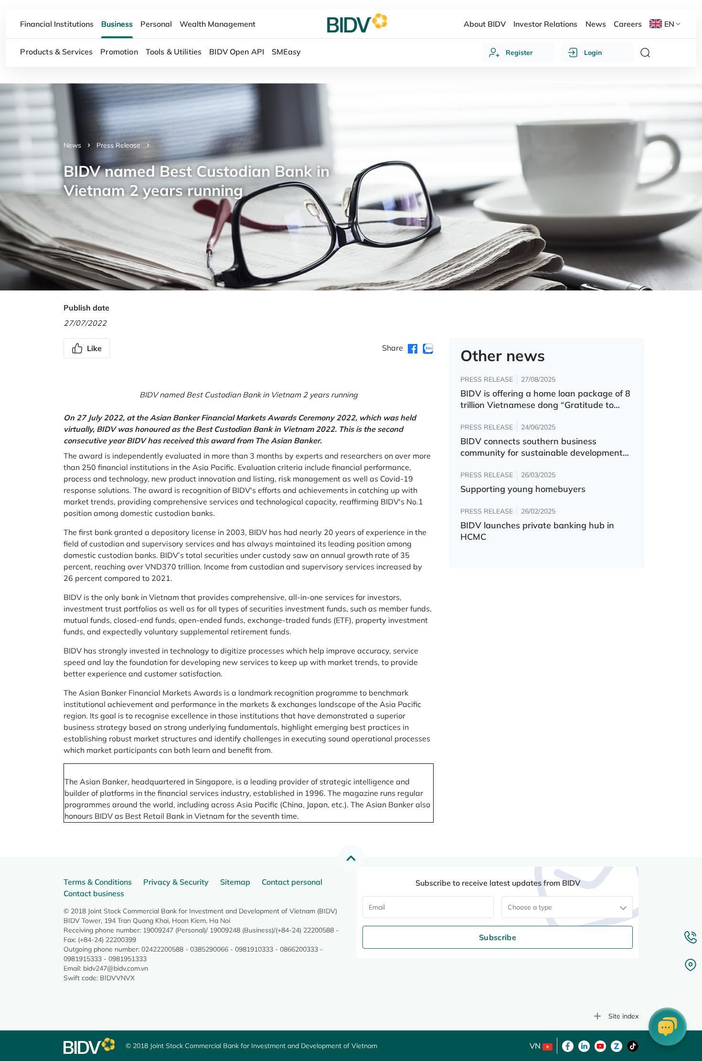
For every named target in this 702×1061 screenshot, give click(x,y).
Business (117, 24)
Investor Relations (545, 24)
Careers (628, 24)
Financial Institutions (56, 24)
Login (593, 52)
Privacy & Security (176, 882)
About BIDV (485, 24)
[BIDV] (90, 1046)
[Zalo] (616, 1045)
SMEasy (286, 51)
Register (519, 52)
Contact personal (292, 882)
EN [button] (669, 24)
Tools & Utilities (174, 51)
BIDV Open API (236, 51)
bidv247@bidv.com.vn (115, 968)
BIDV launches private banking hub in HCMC (537, 531)
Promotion (119, 51)
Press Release (118, 145)
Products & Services (56, 51)
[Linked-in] (584, 1045)
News (72, 145)
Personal (156, 24)
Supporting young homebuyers (522, 488)
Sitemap (235, 882)
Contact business (94, 893)
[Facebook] (568, 1045)
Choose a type (530, 907)
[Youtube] (600, 1045)
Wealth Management (217, 24)
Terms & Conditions (98, 882)
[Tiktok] (632, 1045)
